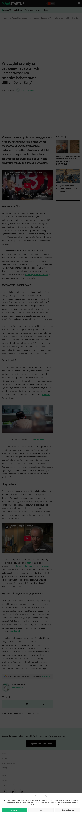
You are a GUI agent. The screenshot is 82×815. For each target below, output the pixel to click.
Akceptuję (14, 810)
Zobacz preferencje (67, 810)
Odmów (41, 810)
